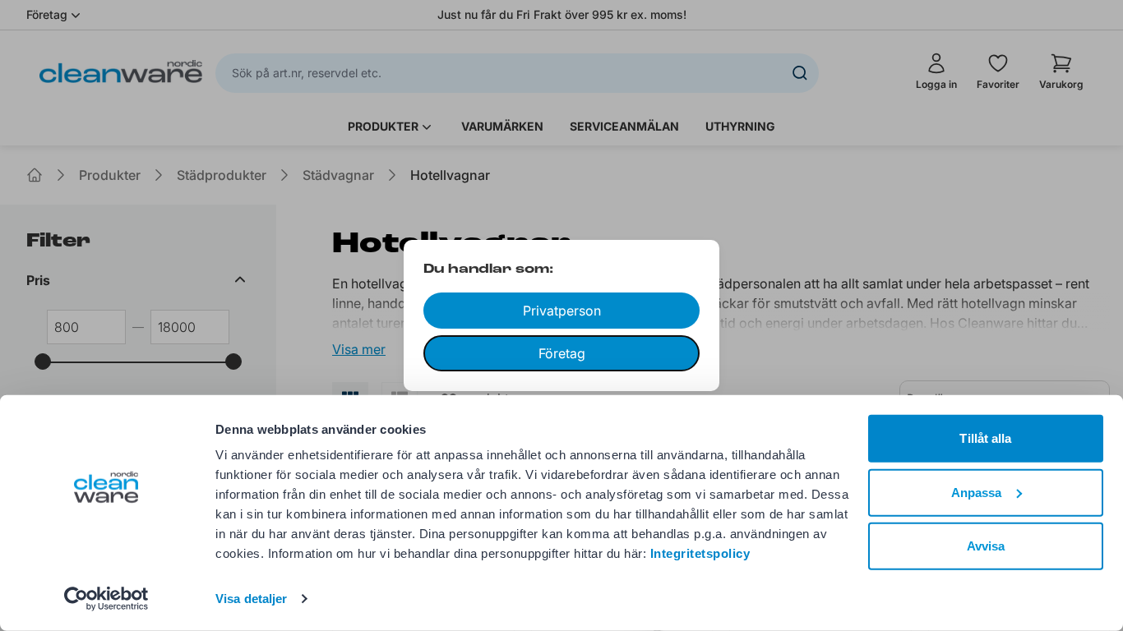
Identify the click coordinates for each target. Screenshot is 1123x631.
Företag (561, 353)
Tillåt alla (985, 438)
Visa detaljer (251, 599)
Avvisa (986, 546)
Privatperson (562, 310)
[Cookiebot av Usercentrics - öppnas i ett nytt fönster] (106, 599)
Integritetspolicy (700, 553)
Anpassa (976, 492)
